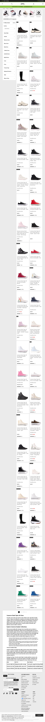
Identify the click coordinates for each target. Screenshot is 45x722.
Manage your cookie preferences (7, 715)
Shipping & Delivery (24, 682)
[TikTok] (4, 693)
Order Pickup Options (25, 684)
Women (34, 695)
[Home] (22, 4)
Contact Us (23, 676)
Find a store (11, 687)
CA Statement (23, 703)
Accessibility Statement (25, 701)
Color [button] (5, 60)
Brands (34, 693)
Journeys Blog (35, 679)
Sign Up (5, 675)
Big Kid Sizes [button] (6, 57)
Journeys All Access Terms (26, 705)
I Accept (39, 715)
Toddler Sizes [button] (6, 50)
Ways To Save (34, 681)
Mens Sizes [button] (6, 43)
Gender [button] (5, 36)
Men (33, 696)
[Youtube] (16, 693)
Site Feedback (23, 687)
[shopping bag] (42, 4)
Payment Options (24, 686)
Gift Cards (34, 684)
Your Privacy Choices (27, 698)
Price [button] (5, 64)
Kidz (33, 698)
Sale (33, 700)
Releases (34, 701)
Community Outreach (25, 695)
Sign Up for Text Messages (11, 678)
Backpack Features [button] (7, 71)
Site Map (22, 689)
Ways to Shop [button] (6, 78)
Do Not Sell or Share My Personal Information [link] (25, 709)
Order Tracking (6, 0)
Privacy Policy (23, 696)
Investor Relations (24, 706)
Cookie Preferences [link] (24, 711)
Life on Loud (34, 676)
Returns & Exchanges (25, 681)
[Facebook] (13, 693)
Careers (22, 693)
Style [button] (5, 74)
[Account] (33, 4)
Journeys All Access (36, 677)
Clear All (14, 22)
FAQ (21, 677)
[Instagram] (10, 693)
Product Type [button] (6, 67)
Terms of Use (23, 700)
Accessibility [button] (41, 0)
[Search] (11, 4)
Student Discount (35, 682)
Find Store (16, 689)
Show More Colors (20, 88)
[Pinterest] (7, 693)
